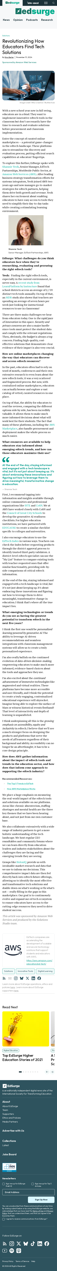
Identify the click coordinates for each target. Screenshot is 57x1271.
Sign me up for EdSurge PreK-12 (15, 1185)
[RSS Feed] (4, 978)
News (6, 20)
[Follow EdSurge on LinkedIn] (39, 1243)
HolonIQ (22, 862)
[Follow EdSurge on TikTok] (32, 1243)
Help (33, 1261)
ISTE (27, 505)
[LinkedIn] (33, 978)
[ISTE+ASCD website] (33, 3)
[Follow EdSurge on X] (18, 1243)
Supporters (8, 1113)
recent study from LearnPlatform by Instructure (21, 284)
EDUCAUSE (9, 527)
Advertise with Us (13, 1130)
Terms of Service (22, 1261)
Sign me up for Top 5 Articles (43, 1185)
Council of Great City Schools (24, 513)
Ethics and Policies (11, 1117)
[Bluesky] (21, 978)
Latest (5, 1145)
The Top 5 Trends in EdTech (20, 783)
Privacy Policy (7, 1261)
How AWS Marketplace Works (21, 789)
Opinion (18, 20)
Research (47, 20)
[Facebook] (39, 978)
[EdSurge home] (12, 3)
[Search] (53, 3)
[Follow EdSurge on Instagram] (11, 1243)
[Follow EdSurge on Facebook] (46, 1243)
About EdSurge (10, 1106)
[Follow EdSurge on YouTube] (4, 1250)
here (12, 987)
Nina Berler (9, 57)
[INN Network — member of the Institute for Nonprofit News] (9, 1167)
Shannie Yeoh (10, 166)
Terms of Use (38, 1211)
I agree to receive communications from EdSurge (26, 1219)
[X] (27, 978)
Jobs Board (9, 1154)
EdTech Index (10, 541)
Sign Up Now (41, 1199)
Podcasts (32, 20)
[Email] (10, 978)
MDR (9, 297)
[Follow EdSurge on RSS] (4, 1243)
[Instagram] (16, 978)
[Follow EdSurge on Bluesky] (25, 1243)
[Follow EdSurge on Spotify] (11, 1250)
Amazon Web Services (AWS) (19, 174)
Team (5, 1109)
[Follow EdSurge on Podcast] (18, 1250)
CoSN (39, 505)
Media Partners (10, 1121)
